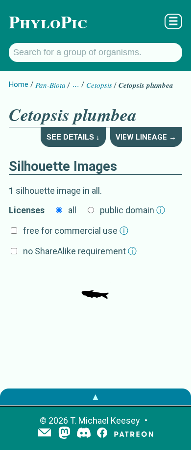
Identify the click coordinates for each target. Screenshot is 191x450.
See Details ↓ (73, 137)
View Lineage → (146, 137)
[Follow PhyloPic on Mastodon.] (64, 434)
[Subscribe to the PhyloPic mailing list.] (44, 433)
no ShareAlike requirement (80, 251)
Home (18, 84)
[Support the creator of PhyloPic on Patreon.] (133, 434)
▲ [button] (95, 396)
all (72, 210)
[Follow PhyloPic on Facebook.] (102, 434)
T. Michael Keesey (105, 420)
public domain (132, 210)
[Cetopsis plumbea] (95, 284)
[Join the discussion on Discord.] (84, 434)
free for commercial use (75, 230)
